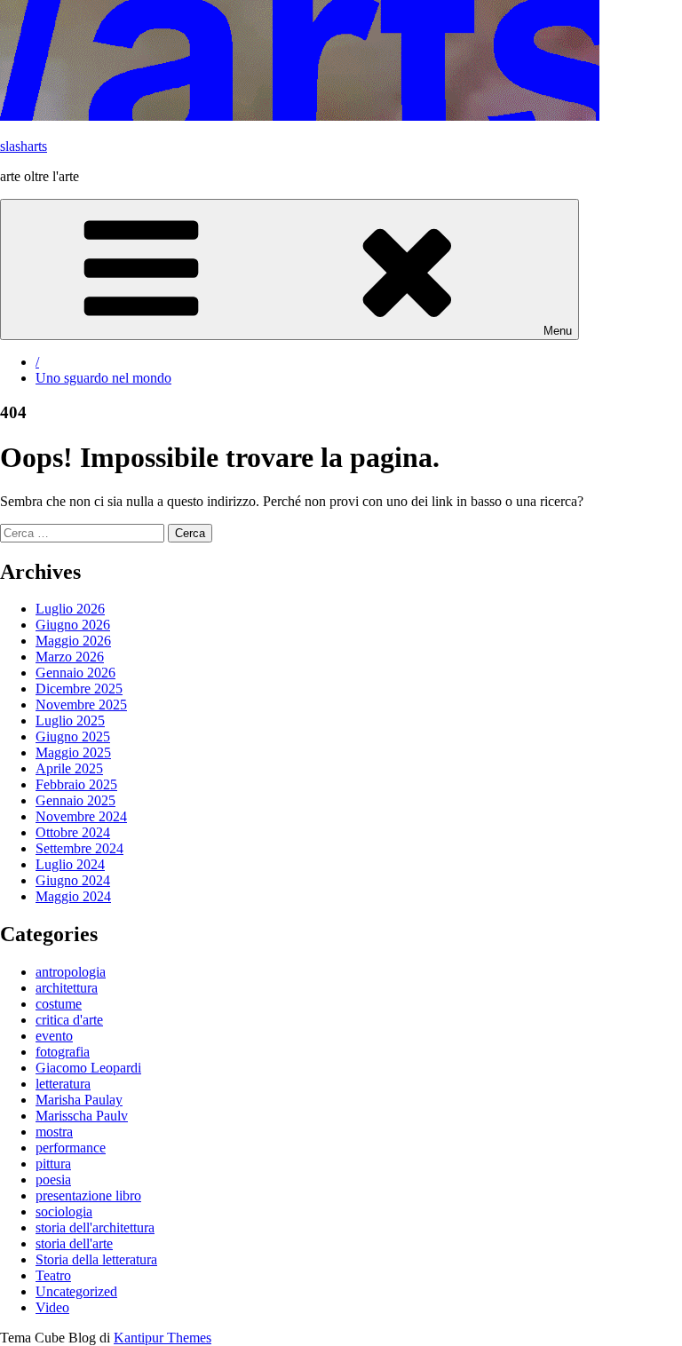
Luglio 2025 (70, 720)
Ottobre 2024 (73, 832)
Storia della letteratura (96, 1259)
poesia (53, 1179)
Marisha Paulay (79, 1099)
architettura (67, 987)
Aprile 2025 (69, 768)
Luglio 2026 (70, 608)
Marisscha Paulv (82, 1115)
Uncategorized (76, 1291)
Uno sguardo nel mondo (103, 377)
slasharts (23, 146)
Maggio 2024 (73, 896)
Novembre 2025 (81, 704)
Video (52, 1307)
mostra (54, 1131)
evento (54, 1035)
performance (71, 1147)
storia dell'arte (74, 1243)
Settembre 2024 (79, 848)
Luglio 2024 (70, 864)
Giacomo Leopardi (88, 1067)
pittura (53, 1163)
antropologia (71, 971)
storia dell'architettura (95, 1227)
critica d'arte (69, 1019)
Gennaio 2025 (75, 800)
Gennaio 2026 (75, 672)
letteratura (63, 1083)
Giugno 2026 (73, 624)
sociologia (64, 1211)
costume (59, 1003)
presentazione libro (88, 1195)
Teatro (53, 1275)
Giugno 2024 (73, 880)
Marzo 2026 (70, 656)
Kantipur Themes (162, 1337)
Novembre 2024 (81, 816)
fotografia (63, 1051)
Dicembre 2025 (79, 688)
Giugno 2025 (73, 736)
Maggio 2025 (73, 752)
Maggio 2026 (73, 640)
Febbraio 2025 (76, 784)
